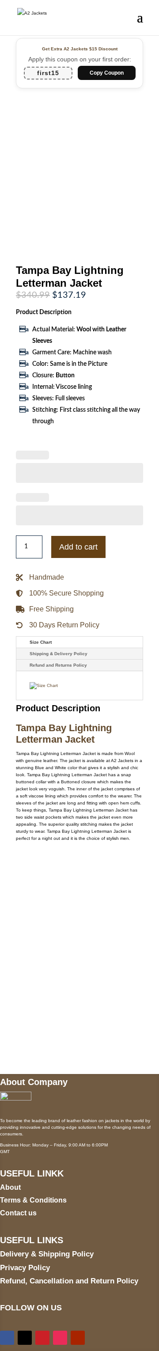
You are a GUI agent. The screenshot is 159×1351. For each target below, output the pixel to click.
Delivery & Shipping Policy (47, 1254)
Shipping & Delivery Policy (58, 653)
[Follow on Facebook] (7, 1338)
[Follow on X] (25, 1338)
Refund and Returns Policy (58, 665)
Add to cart (78, 547)
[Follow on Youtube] (78, 1338)
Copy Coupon (107, 73)
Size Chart (41, 642)
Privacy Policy (25, 1268)
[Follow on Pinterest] (42, 1338)
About (10, 1187)
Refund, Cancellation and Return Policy (69, 1281)
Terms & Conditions (33, 1200)
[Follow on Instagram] (60, 1338)
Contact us (18, 1213)
